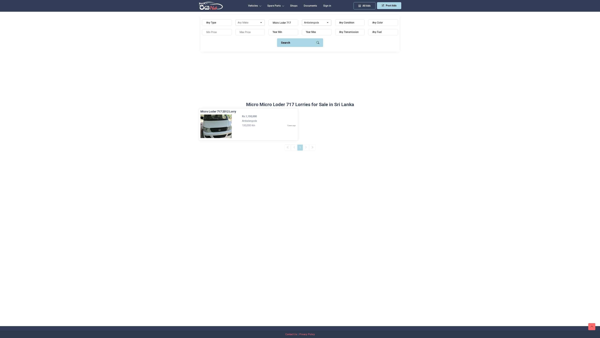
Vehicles (253, 5)
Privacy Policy (307, 334)
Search (285, 42)
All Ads (366, 5)
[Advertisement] (300, 78)
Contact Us (291, 334)
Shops (294, 5)
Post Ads (391, 5)
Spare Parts (274, 5)
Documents (310, 5)
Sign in (327, 5)
